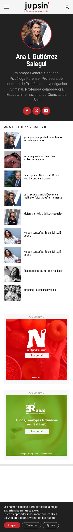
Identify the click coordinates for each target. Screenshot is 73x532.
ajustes (51, 517)
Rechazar (31, 525)
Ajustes (51, 525)
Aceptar (12, 525)
